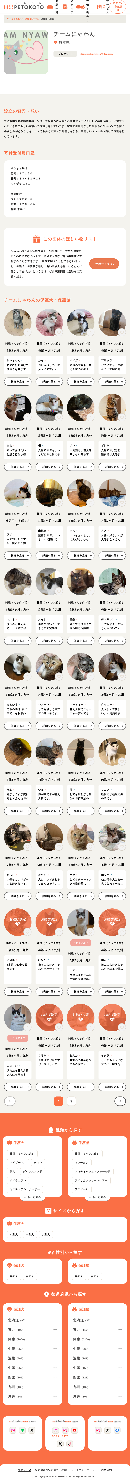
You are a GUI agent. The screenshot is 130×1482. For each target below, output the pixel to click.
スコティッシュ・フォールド (93, 1171)
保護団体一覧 (32, 19)
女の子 (30, 1276)
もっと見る (34, 1197)
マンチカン (82, 1162)
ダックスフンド (32, 1171)
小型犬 (14, 1234)
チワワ (38, 1162)
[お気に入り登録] (27, 332)
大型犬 (46, 1234)
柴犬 (12, 1171)
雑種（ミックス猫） (87, 1153)
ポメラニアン (18, 1180)
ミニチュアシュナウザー (25, 1189)
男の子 (14, 1276)
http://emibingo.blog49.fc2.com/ (96, 54)
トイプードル (18, 1162)
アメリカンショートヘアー (91, 1180)
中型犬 (30, 1234)
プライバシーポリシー (84, 1469)
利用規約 (106, 1469)
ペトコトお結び (15, 19)
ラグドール (82, 1189)
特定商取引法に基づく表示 (51, 1469)
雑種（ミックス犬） (22, 1153)
